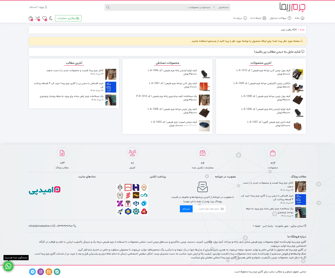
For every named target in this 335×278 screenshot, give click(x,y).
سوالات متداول (278, 18)
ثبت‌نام (186, 209)
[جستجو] (108, 7)
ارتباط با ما (256, 18)
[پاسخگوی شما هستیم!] (8, 266)
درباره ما (238, 18)
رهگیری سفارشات (66, 18)
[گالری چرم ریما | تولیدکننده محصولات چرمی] (292, 7)
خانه (297, 18)
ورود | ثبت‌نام (37, 7)
